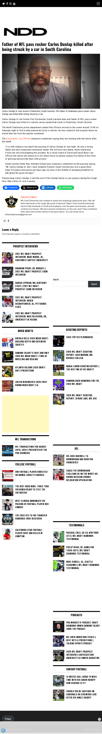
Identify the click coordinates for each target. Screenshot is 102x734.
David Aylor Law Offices (18, 138)
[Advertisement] (25, 414)
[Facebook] (8, 221)
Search (56, 279)
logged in (18, 234)
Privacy (8, 718)
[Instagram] (4, 221)
